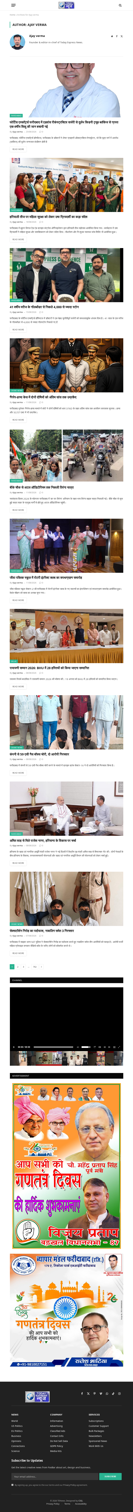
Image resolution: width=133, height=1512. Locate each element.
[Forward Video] (109, 1047)
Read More (18, 149)
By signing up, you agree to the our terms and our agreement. (51, 1485)
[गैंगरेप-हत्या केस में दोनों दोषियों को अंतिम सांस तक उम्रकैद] (66, 365)
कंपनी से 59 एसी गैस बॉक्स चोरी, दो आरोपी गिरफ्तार (39, 754)
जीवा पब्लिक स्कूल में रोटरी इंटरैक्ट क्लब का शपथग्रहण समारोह (46, 577)
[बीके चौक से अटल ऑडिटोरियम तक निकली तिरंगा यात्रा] (66, 455)
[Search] (120, 5)
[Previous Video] (104, 1047)
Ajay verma (37, 36)
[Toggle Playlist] (114, 1047)
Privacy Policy (69, 1485)
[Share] (94, 1047)
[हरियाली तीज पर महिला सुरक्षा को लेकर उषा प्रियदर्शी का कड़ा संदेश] (66, 185)
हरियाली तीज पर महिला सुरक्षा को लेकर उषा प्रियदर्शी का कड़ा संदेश (48, 217)
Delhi (14, 661)
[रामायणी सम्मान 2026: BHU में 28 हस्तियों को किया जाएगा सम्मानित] (66, 636)
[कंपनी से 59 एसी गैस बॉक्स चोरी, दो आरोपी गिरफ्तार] (66, 722)
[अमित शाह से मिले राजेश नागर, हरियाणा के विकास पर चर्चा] (66, 809)
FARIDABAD (16, 115)
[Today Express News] (66, 5)
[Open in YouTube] (99, 1047)
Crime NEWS (16, 390)
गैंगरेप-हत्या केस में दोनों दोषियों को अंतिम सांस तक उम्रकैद (43, 397)
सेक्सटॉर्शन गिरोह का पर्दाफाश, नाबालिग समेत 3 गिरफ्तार (42, 931)
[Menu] (13, 5)
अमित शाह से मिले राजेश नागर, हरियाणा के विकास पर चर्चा (43, 840)
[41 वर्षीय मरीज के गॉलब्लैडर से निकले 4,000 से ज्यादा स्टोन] (66, 275)
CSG (80, 1500)
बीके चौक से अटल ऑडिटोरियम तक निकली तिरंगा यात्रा (42, 487)
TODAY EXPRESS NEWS (29, 992)
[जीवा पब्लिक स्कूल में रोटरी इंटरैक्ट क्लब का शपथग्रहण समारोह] (66, 546)
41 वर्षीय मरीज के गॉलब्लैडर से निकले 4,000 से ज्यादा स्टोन (44, 307)
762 (34, 966)
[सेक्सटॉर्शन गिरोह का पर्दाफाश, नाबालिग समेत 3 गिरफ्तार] (66, 899)
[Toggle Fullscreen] (119, 1047)
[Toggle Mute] (77, 1047)
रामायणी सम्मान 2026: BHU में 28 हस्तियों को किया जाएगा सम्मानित (49, 668)
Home (12, 14)
